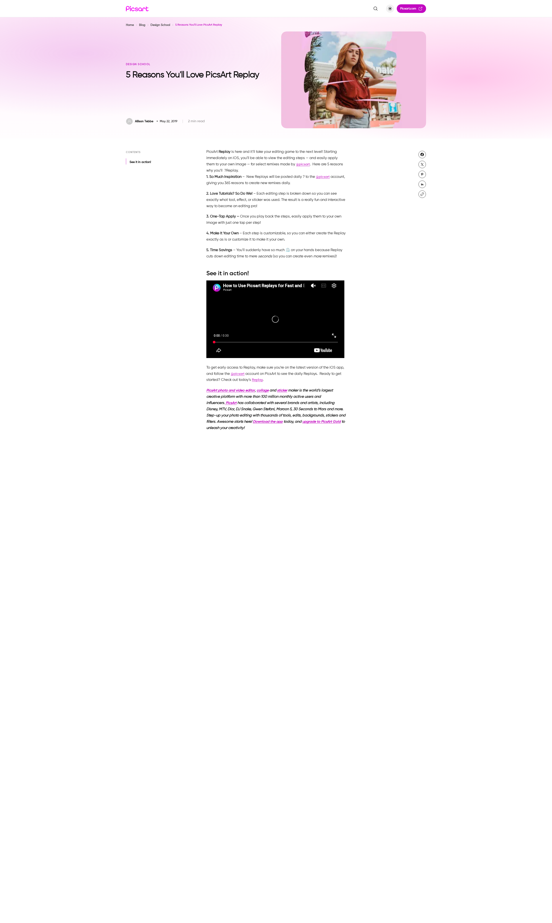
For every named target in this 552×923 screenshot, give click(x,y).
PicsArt (231, 403)
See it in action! (140, 162)
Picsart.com (408, 8)
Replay (257, 380)
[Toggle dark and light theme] (390, 9)
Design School (160, 25)
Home (130, 25)
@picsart (303, 164)
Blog (142, 25)
